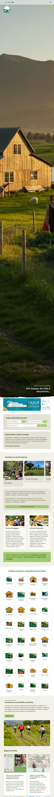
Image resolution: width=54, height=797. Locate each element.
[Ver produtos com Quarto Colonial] (45, 670)
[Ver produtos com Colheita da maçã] (21, 624)
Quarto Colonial (45, 675)
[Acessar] (5, 2)
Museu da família (45, 645)
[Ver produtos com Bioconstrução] (9, 610)
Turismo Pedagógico (33, 690)
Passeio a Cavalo (21, 660)
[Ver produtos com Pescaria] (45, 655)
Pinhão (9, 676)
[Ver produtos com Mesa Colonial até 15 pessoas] (33, 639)
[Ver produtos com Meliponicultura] (21, 640)
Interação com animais (9, 645)
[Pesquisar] (50, 2)
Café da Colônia (33, 614)
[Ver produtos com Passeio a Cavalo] (21, 655)
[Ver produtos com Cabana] (21, 610)
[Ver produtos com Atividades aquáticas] (21, 594)
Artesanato (9, 599)
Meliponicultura (21, 644)
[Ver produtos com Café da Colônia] (33, 609)
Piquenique (21, 676)
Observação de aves (9, 661)
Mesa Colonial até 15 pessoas (33, 644)
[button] (3, 473)
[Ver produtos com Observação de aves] (9, 655)
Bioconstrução (9, 614)
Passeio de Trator (32, 661)
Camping (45, 614)
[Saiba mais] (13, 468)
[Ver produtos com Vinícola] (45, 686)
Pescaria (45, 659)
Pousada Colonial (33, 675)
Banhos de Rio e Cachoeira (45, 599)
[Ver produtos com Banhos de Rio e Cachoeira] (45, 594)
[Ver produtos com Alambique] (33, 580)
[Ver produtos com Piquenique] (21, 671)
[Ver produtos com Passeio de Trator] (33, 655)
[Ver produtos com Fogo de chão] (33, 624)
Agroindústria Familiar (21, 584)
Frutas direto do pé (45, 630)
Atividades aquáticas (21, 600)
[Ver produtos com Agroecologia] (9, 579)
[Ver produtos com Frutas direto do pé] (45, 624)
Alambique (32, 584)
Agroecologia (9, 583)
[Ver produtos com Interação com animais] (9, 640)
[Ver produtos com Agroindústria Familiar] (21, 579)
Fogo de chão (33, 629)
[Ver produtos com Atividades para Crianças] (33, 594)
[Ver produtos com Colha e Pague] (9, 624)
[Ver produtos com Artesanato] (9, 594)
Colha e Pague (9, 628)
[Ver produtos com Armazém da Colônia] (45, 579)
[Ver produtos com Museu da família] (45, 640)
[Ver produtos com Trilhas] (21, 685)
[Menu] (49, 9)
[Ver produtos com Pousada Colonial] (33, 670)
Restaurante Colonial (9, 691)
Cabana (21, 614)
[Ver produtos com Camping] (45, 609)
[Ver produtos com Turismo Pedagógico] (33, 685)
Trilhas (21, 689)
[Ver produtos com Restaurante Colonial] (9, 686)
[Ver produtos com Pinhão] (9, 671)
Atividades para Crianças (33, 599)
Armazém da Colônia (45, 584)
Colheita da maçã (21, 630)
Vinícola (45, 690)
